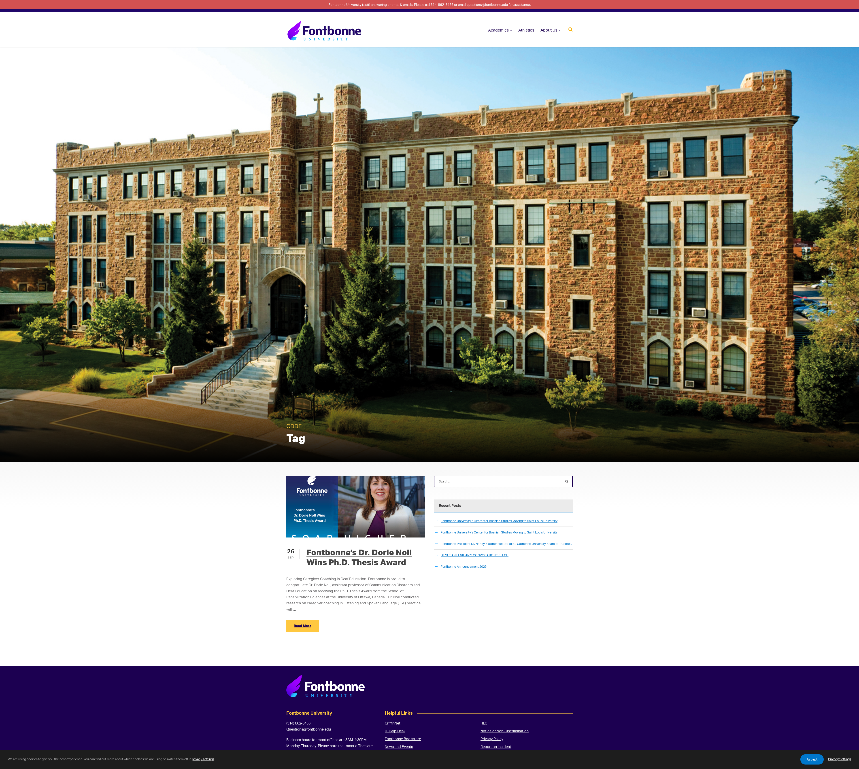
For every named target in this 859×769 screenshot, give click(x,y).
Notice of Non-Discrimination (505, 731)
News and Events (399, 746)
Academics (498, 30)
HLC (484, 723)
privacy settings (203, 759)
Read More (302, 626)
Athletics (526, 30)
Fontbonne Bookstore (403, 739)
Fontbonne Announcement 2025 (464, 566)
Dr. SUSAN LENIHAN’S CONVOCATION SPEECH (474, 555)
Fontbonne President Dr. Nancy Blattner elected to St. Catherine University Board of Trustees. (506, 544)
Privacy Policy (492, 739)
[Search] (570, 29)
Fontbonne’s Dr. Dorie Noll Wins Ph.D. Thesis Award (359, 557)
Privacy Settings (839, 759)
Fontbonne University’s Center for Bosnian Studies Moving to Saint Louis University (499, 521)
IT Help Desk (395, 731)
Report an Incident (496, 746)
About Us (548, 30)
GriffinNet (392, 723)
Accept (812, 759)
